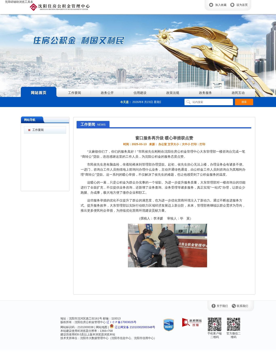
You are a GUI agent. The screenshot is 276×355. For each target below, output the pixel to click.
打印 (202, 144)
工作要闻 (38, 129)
